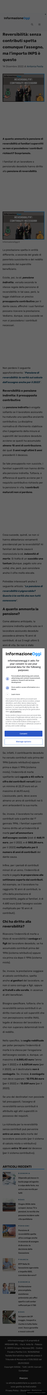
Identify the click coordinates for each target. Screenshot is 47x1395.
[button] (23, 694)
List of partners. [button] (15, 711)
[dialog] (23, 697)
